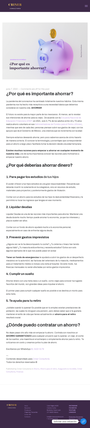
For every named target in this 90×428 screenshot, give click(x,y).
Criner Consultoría (41, 359)
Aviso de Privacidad (75, 421)
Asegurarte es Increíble (67, 369)
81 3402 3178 (37, 349)
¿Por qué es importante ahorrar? (39, 93)
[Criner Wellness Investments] (15, 6)
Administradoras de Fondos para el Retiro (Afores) (58, 124)
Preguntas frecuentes (76, 417)
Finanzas (19, 371)
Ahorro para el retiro (48, 369)
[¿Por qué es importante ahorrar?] (45, 78)
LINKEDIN (72, 412)
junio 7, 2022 (12, 89)
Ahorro (36, 369)
